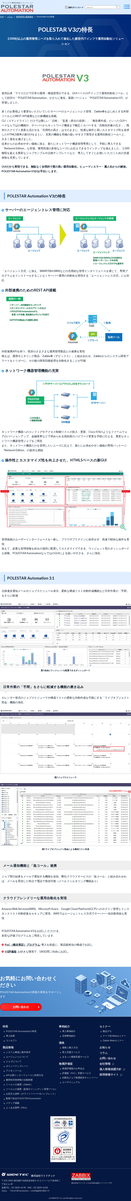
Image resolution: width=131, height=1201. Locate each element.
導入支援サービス (71, 1052)
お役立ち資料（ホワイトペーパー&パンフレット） (31, 1093)
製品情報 (8, 1047)
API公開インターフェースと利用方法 (24, 1075)
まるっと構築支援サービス (75, 1056)
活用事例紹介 (69, 1035)
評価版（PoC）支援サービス (76, 1073)
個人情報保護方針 (111, 1069)
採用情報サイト (109, 1074)
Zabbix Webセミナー (113, 1040)
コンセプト (11, 1040)
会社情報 (105, 1063)
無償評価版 (66, 1063)
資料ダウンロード (76, 7)
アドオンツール (14, 1070)
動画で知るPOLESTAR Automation (23, 1098)
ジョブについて (14, 1061)
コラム (104, 1052)
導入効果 (10, 1035)
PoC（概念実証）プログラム (22, 944)
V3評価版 (10, 951)
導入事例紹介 (69, 1031)
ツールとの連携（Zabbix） (19, 1084)
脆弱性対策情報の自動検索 (19, 1079)
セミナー (105, 1026)
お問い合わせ (21, 1007)
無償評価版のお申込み (73, 1068)
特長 (5, 1026)
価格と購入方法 (70, 1047)
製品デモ (107, 1031)
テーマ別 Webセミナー (114, 1035)
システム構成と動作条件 (18, 1052)
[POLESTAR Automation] (17, 7)
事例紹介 (64, 1026)
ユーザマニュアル (71, 1082)
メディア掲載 (12, 1103)
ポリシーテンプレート (17, 1066)
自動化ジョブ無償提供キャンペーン (80, 1077)
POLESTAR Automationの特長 (21, 1031)
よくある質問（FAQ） (17, 1107)
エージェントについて (17, 1056)
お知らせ (105, 1047)
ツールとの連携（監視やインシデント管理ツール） (31, 1089)
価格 (61, 1042)
